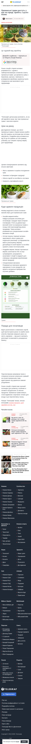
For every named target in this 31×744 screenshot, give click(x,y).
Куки (17, 741)
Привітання (21, 595)
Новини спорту (22, 524)
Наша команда (6, 721)
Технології (6, 553)
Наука (3, 549)
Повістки (20, 604)
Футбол (20, 527)
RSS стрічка (5, 729)
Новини (3, 486)
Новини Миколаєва (8, 518)
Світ (2, 571)
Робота (20, 493)
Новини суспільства (14, 427)
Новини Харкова (8, 493)
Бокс (19, 530)
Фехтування (21, 542)
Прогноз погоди (22, 513)
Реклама (4, 712)
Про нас (4, 700)
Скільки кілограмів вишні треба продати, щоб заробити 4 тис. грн (19, 431)
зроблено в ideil (6, 738)
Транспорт (6, 532)
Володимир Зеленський (6, 629)
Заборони (21, 638)
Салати (20, 675)
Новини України (13, 415)
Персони (4, 625)
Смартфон (6, 565)
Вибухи (5, 608)
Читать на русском (6, 22)
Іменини (20, 644)
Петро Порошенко (8, 648)
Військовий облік (23, 616)
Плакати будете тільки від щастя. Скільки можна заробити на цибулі (19, 444)
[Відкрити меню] (2, 2)
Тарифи (5, 538)
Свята (19, 625)
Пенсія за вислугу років (8, 681)
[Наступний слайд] (29, 5)
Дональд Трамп (7, 633)
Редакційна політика (8, 706)
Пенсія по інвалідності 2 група (7, 668)
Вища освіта (21, 507)
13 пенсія (5, 663)
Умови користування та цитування (12, 709)
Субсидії (20, 498)
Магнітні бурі (22, 592)
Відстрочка (21, 610)
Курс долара (6, 541)
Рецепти (19, 660)
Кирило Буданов (8, 645)
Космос (5, 556)
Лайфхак (20, 589)
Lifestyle (19, 571)
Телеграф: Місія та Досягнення (11, 726)
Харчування (21, 556)
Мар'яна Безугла (8, 651)
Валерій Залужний (8, 642)
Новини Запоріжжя (8, 504)
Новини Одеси (7, 498)
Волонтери (6, 616)
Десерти (20, 672)
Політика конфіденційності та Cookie (13, 703)
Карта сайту (5, 724)
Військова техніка (8, 619)
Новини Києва (7, 490)
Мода (19, 580)
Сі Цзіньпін (6, 636)
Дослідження (22, 565)
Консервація (21, 666)
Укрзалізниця (7, 544)
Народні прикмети (23, 632)
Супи (19, 669)
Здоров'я (20, 549)
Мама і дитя (21, 553)
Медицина (21, 501)
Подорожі (21, 583)
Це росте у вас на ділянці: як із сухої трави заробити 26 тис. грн (19, 420)
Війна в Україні (6, 601)
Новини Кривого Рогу (8, 508)
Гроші (4, 529)
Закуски (20, 678)
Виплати (20, 496)
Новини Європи (7, 574)
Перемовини (6, 610)
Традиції (20, 635)
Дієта (19, 559)
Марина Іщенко (9, 18)
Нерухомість (6, 535)
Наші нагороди (6, 715)
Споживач (21, 577)
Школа (20, 504)
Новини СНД (6, 583)
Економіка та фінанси (5, 524)
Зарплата (21, 490)
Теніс (19, 533)
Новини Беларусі (8, 589)
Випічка (20, 663)
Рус (28, 2)
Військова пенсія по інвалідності (8, 673)
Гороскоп (20, 574)
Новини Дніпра (7, 496)
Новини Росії (6, 580)
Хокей (19, 536)
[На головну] (15, 2)
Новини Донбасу (8, 512)
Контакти (4, 718)
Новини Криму (7, 515)
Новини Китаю (7, 586)
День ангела (21, 641)
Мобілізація (20, 601)
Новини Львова (7, 501)
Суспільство (21, 486)
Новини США (7, 577)
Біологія (5, 559)
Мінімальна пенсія (8, 677)
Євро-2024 (21, 539)
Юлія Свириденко (8, 654)
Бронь (20, 608)
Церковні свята (22, 629)
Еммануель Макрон (8, 639)
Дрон (4, 562)
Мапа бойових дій (8, 604)
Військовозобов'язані (24, 613)
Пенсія (3, 660)
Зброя (4, 613)
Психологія (21, 562)
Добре (24, 741)
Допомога (21, 510)
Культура (20, 586)
